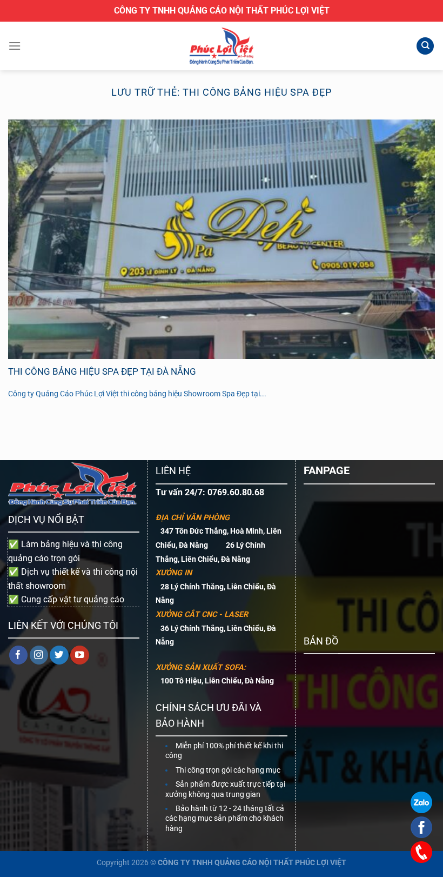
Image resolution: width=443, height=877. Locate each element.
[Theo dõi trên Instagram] (39, 655)
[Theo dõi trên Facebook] (18, 655)
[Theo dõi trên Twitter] (59, 655)
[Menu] (14, 45)
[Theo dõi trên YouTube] (79, 655)
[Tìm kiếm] (425, 46)
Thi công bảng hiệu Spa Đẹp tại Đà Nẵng (102, 372)
